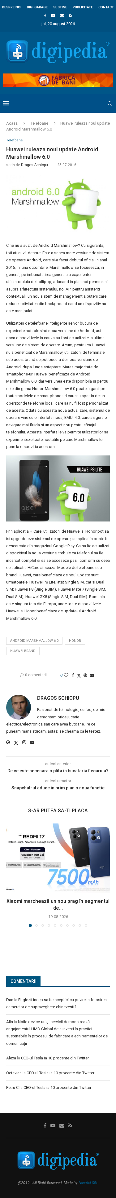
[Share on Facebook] (73, 675)
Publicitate (83, 7)
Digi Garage (37, 7)
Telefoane (39, 123)
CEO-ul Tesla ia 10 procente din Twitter (55, 1058)
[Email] (62, 15)
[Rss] (70, 15)
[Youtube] (53, 15)
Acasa (12, 123)
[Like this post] (66, 675)
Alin (9, 1021)
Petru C (12, 1087)
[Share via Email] (92, 675)
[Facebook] (45, 15)
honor (75, 641)
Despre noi (11, 7)
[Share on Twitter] (79, 675)
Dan (9, 999)
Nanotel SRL (88, 1183)
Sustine (60, 7)
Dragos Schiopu (34, 165)
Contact (106, 7)
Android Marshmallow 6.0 (34, 641)
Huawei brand (23, 651)
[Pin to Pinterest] (85, 675)
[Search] (110, 104)
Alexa (11, 1058)
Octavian (14, 1073)
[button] (11, 875)
